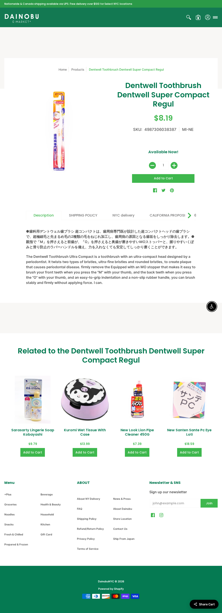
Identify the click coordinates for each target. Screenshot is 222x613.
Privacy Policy (86, 538)
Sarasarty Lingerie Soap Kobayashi (32, 432)
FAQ (79, 508)
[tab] (43, 215)
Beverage (47, 494)
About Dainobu (122, 508)
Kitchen (45, 524)
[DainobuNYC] (21, 17)
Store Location (122, 518)
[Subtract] (152, 165)
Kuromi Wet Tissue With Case (85, 432)
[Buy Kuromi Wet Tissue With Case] (85, 400)
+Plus (7, 494)
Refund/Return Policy (90, 528)
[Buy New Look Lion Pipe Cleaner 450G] (137, 400)
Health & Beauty (51, 504)
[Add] (174, 165)
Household (47, 514)
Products (77, 69)
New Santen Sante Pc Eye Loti (189, 432)
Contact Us (120, 528)
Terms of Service (87, 548)
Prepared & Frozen (16, 544)
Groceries (10, 504)
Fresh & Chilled (13, 534)
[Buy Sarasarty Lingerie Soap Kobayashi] (33, 400)
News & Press (122, 498)
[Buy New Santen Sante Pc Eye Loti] (189, 400)
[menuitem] (188, 17)
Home (63, 69)
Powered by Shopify (111, 588)
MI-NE (188, 129)
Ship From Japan (123, 538)
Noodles (9, 514)
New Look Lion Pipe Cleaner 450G (137, 432)
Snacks (9, 524)
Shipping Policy (86, 518)
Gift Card (46, 534)
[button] (188, 17)
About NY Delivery (88, 498)
